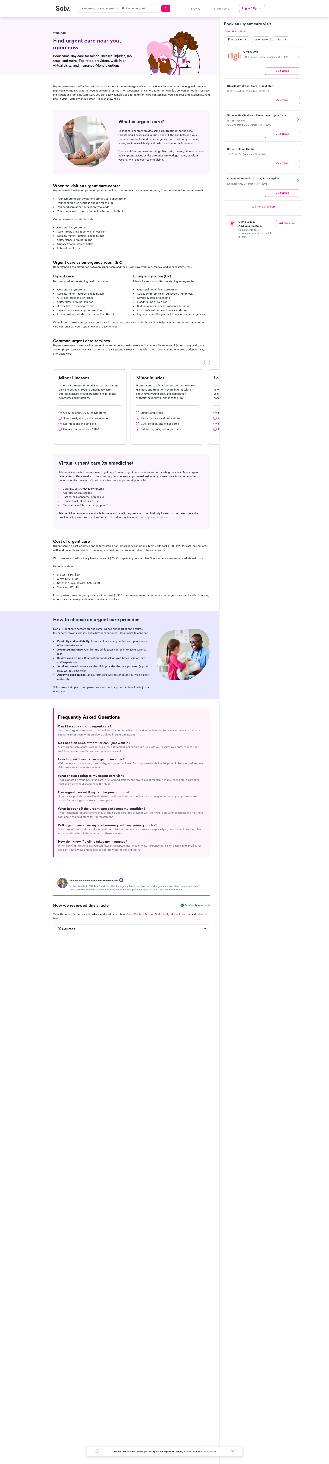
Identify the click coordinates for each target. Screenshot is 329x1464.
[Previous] (200, 362)
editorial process (180, 914)
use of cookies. (210, 1451)
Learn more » (159, 517)
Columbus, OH (233, 31)
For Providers (221, 8)
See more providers (263, 206)
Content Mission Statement (151, 914)
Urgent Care (59, 32)
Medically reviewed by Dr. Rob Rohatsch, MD (93, 880)
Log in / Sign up (252, 8)
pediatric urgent (68, 734)
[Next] (207, 362)
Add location (287, 223)
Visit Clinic (282, 71)
